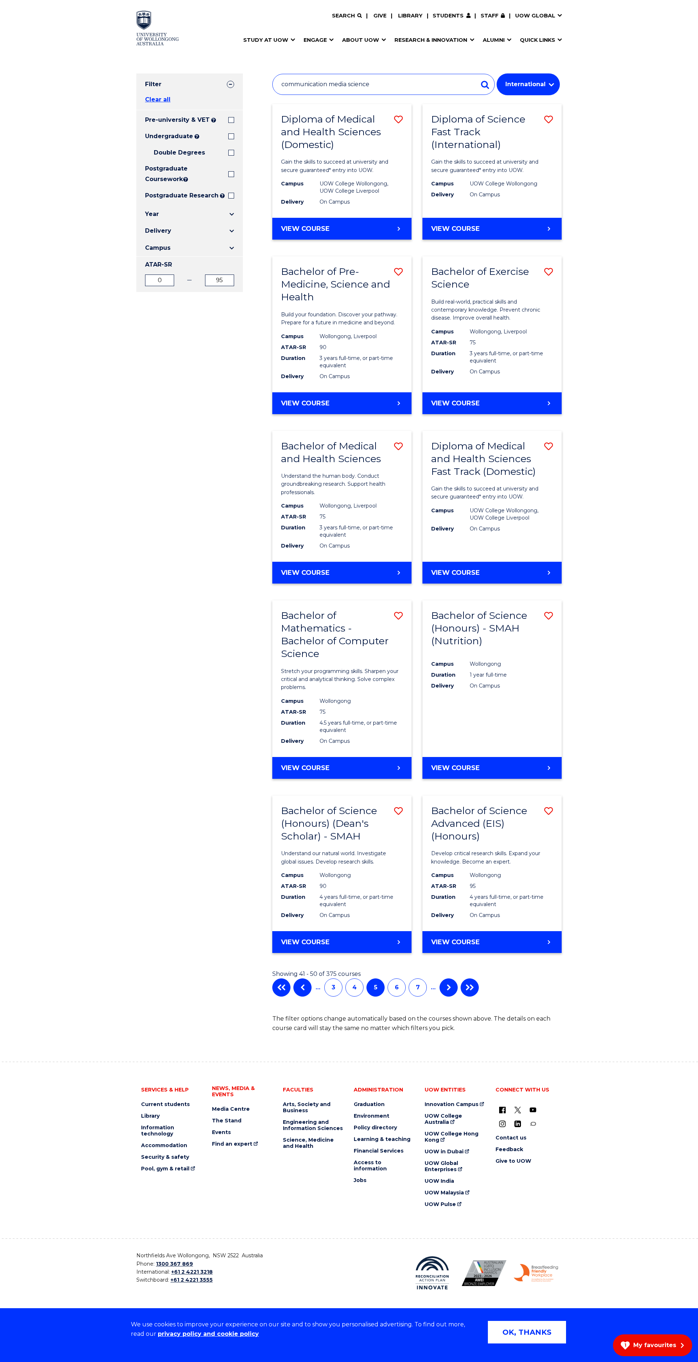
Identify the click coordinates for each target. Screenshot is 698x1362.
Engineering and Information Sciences (313, 1125)
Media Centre (231, 1109)
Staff (489, 15)
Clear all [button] (158, 99)
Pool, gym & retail (165, 1169)
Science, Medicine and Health (308, 1143)
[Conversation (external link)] (533, 1123)
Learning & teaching (382, 1139)
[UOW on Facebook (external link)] (502, 1109)
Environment (371, 1116)
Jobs (360, 1180)
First (281, 987)
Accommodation (164, 1145)
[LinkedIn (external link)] (518, 1123)
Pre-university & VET (177, 119)
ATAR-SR (158, 264)
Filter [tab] (153, 84)
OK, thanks (526, 1332)
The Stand (226, 1121)
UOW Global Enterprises (441, 1166)
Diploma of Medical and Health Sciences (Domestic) (331, 132)
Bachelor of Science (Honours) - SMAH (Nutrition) (479, 628)
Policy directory (375, 1128)
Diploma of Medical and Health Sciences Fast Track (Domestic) (483, 458)
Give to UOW (513, 1161)
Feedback (509, 1149)
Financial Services (379, 1151)
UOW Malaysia (444, 1193)
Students (448, 15)
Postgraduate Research (181, 195)
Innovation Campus (451, 1104)
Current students (165, 1104)
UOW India (439, 1181)
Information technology (157, 1131)
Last (470, 987)
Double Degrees (179, 152)
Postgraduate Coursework (163, 174)
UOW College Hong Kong (451, 1137)
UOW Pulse (440, 1204)
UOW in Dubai (444, 1152)
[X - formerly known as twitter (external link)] (518, 1109)
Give (379, 15)
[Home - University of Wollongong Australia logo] (157, 28)
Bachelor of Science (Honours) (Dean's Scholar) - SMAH (329, 823)
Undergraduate (169, 136)
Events (221, 1132)
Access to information (370, 1165)
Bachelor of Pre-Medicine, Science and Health (335, 284)
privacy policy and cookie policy (208, 1333)
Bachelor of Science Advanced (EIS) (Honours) (479, 823)
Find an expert (232, 1144)
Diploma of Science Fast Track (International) (478, 132)
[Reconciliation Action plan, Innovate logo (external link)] (432, 1272)
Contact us (511, 1138)
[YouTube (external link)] (533, 1109)
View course (326, 232)
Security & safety (165, 1157)
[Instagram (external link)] (502, 1123)
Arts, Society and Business (306, 1107)
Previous (302, 987)
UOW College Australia (443, 1119)
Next (449, 987)
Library (410, 15)
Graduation (369, 1104)
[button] (398, 119)
